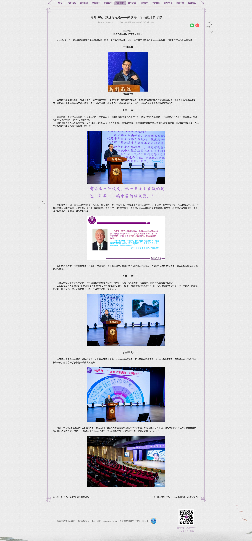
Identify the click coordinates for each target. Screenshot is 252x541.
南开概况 (72, 3)
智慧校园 (96, 3)
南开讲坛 (120, 3)
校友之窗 (180, 3)
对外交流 (168, 3)
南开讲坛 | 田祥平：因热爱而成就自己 (75, 497)
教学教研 (108, 3)
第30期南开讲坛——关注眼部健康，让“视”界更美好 (178, 497)
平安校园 (156, 3)
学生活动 (132, 3)
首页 (60, 3)
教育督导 (192, 3)
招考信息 (144, 3)
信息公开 (84, 3)
